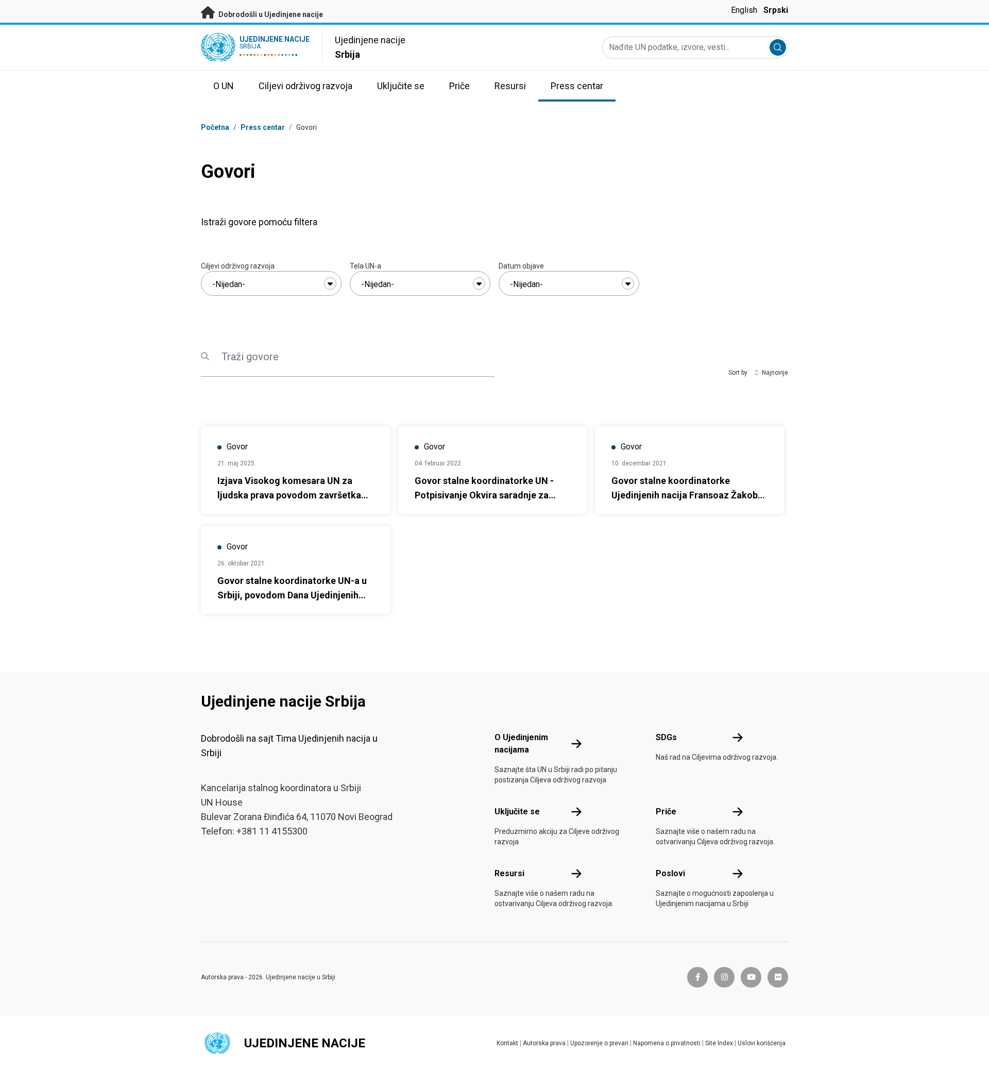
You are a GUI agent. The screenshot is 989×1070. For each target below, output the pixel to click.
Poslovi (670, 873)
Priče (666, 811)
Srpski (775, 10)
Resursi (509, 873)
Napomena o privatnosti (667, 1043)
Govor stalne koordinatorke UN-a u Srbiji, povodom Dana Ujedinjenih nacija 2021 (292, 595)
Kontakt (507, 1043)
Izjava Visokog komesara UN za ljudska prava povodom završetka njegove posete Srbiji (289, 495)
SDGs (666, 737)
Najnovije (775, 372)
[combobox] (271, 283)
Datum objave (521, 266)
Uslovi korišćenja (762, 1043)
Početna (215, 127)
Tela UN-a (365, 266)
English (744, 10)
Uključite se (517, 811)
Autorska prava (544, 1043)
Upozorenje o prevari (599, 1043)
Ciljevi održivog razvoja (238, 266)
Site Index (719, 1043)
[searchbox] (271, 284)
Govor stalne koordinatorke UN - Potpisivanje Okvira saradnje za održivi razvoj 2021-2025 (484, 495)
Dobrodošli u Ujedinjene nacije (270, 14)
